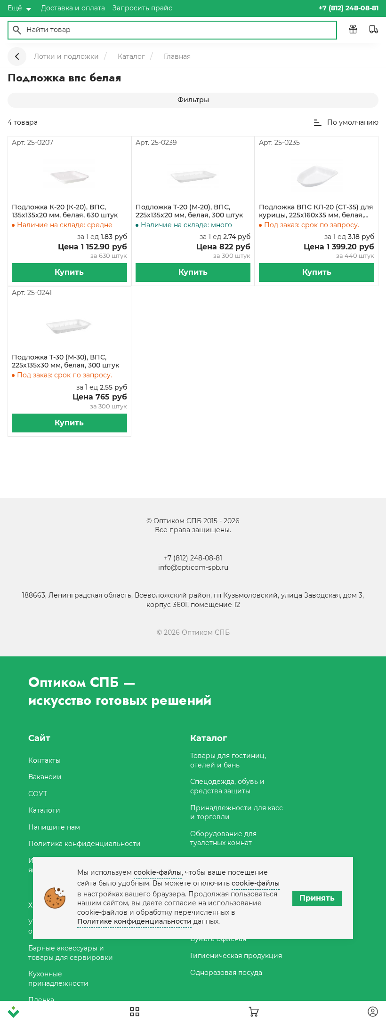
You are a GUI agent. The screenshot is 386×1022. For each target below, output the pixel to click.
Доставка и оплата (73, 8)
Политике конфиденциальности (134, 921)
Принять (317, 898)
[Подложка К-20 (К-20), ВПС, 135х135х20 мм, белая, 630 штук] (69, 175)
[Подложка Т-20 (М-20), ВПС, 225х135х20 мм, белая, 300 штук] (193, 175)
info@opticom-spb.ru (193, 567)
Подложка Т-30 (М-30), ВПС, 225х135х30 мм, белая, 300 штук (65, 361)
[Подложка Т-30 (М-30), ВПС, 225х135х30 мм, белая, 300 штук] (69, 325)
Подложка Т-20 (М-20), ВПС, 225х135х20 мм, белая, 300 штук (189, 211)
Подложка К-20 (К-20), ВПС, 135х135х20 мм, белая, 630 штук (65, 211)
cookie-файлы (158, 872)
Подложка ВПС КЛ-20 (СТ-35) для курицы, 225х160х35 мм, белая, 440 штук (316, 211)
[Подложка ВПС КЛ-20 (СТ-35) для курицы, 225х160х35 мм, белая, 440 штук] (317, 175)
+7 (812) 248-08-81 (193, 558)
